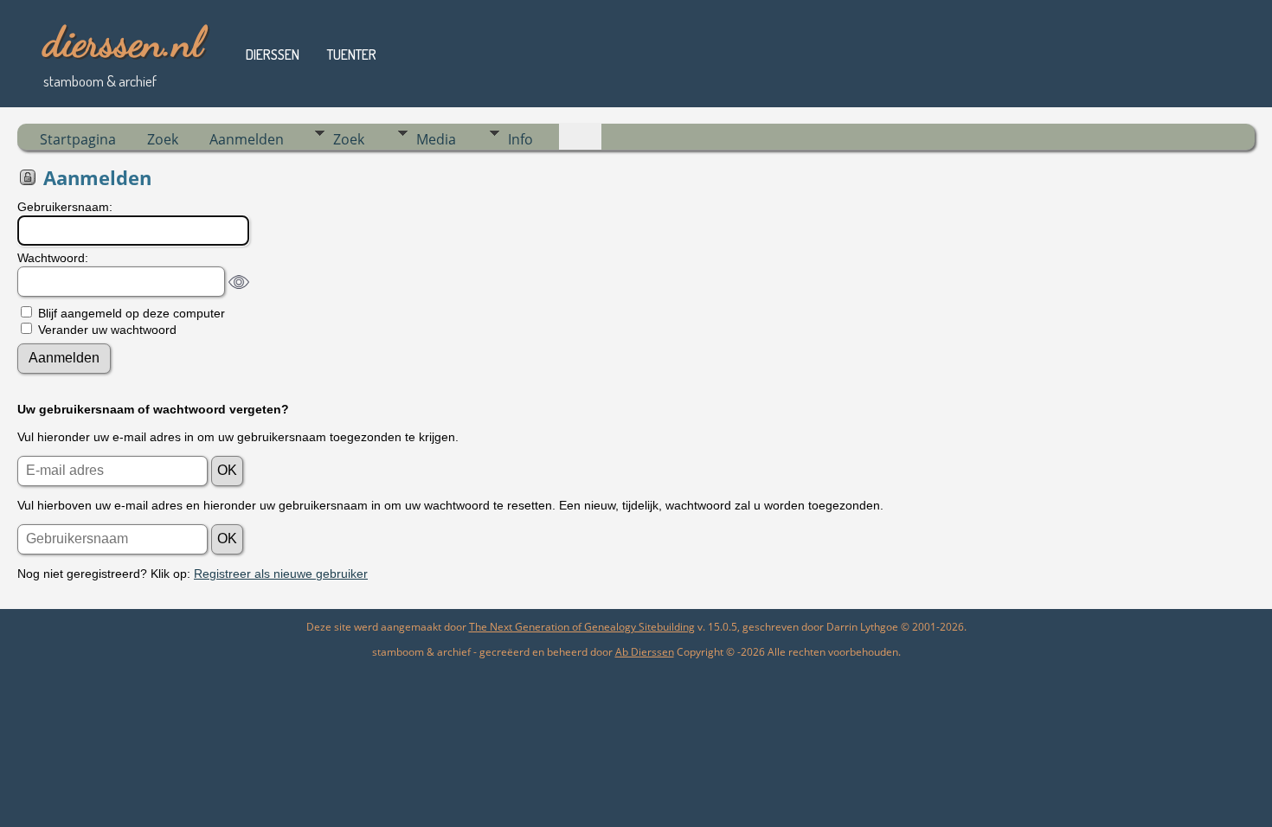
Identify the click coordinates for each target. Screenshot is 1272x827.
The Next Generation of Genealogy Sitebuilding (582, 626)
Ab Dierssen (644, 651)
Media (436, 139)
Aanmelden (246, 139)
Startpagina (78, 139)
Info (520, 139)
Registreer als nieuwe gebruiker (281, 573)
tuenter (351, 54)
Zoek (162, 139)
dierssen (272, 54)
